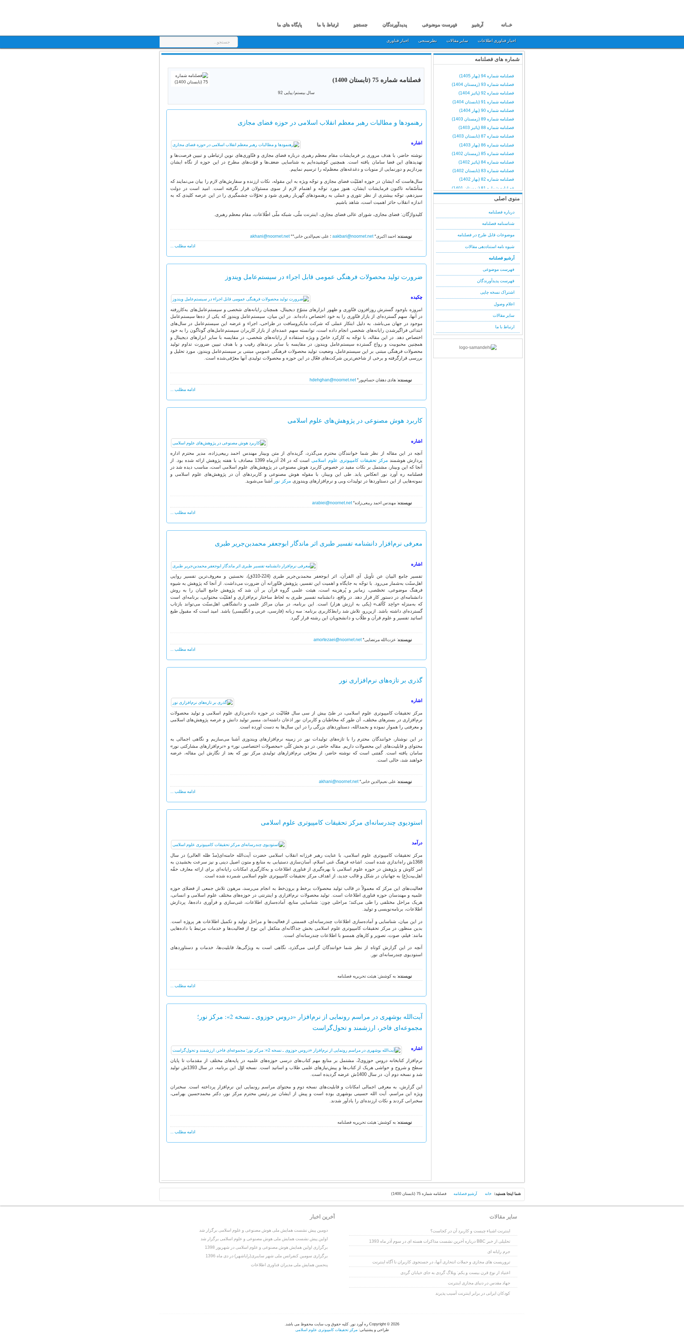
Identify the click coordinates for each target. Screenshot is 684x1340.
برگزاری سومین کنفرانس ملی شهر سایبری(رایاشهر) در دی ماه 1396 (267, 1255)
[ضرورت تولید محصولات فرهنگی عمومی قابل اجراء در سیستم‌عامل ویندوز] (240, 299)
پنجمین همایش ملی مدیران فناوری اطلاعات (289, 1264)
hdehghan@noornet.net (333, 379)
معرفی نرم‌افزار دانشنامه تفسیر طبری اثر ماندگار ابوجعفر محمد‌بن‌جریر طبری (319, 543)
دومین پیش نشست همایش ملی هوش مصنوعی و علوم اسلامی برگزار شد (263, 1230)
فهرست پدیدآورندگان (495, 280)
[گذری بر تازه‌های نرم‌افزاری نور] (202, 702)
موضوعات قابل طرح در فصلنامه (485, 234)
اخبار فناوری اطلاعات (497, 40)
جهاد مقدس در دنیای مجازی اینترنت (479, 1282)
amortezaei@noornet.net (338, 639)
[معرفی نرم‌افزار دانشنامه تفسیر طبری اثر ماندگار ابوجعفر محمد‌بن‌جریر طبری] (244, 565)
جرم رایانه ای (498, 1251)
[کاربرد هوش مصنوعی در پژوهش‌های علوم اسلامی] (219, 442)
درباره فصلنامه (501, 212)
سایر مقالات (457, 40)
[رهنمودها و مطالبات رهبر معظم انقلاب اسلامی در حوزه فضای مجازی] (236, 144)
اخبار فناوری (398, 40)
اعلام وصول (504, 304)
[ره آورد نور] (202, 17)
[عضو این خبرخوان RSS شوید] (420, 62)
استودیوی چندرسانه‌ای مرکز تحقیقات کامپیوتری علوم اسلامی (342, 822)
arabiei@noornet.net (332, 502)
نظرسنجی (427, 40)
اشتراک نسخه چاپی (497, 292)
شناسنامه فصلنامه (498, 223)
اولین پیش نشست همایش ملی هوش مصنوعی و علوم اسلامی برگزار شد (264, 1238)
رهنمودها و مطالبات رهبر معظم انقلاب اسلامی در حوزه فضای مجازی (330, 122)
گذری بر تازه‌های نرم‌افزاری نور (381, 680)
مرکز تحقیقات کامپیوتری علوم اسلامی (349, 460)
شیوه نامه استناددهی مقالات (489, 246)
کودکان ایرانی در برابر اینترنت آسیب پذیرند (472, 1293)
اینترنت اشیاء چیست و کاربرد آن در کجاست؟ (470, 1230)
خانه (488, 1193)
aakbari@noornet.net (352, 236)
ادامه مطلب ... (182, 245)
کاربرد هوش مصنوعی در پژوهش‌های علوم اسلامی (355, 420)
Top (169, 1196)
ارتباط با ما (504, 326)
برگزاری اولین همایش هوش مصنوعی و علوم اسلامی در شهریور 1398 (266, 1247)
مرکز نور (282, 481)
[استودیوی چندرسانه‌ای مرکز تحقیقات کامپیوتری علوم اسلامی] (228, 844)
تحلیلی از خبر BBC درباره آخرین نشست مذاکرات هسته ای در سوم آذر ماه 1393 (439, 1241)
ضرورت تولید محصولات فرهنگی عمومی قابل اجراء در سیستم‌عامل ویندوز (324, 276)
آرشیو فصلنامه (501, 258)
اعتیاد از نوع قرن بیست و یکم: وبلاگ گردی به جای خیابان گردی (455, 1272)
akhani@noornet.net (270, 236)
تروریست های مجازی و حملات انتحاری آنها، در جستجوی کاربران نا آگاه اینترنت (441, 1261)
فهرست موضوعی (498, 269)
